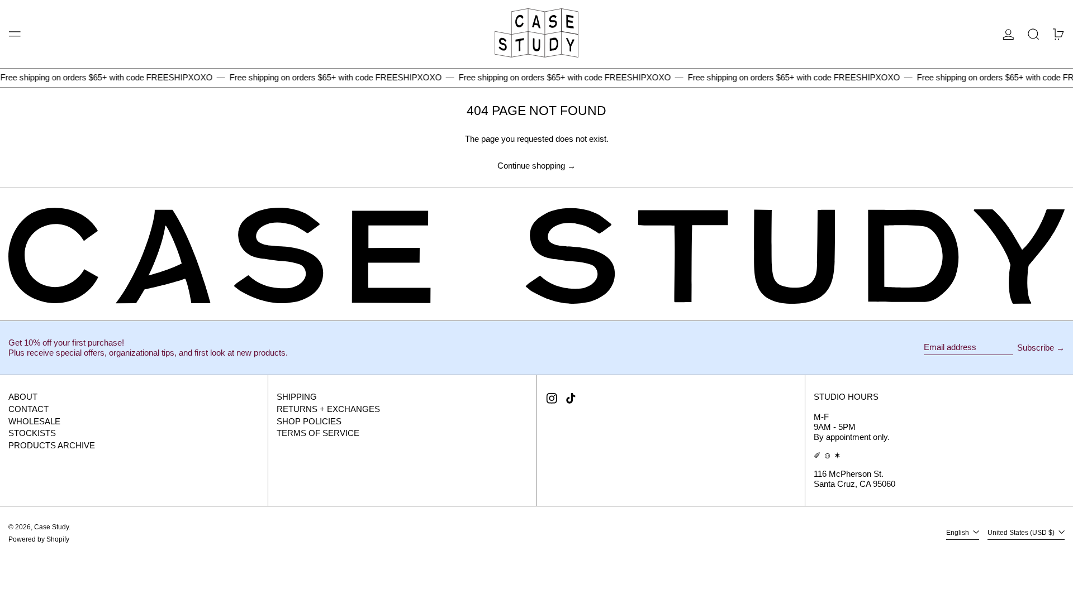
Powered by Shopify (38, 539)
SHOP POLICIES (309, 421)
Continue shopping (531, 165)
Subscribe (1035, 347)
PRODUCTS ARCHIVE (51, 445)
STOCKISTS (32, 433)
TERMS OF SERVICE (318, 433)
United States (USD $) (1021, 533)
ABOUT (22, 396)
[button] (1033, 34)
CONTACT (28, 409)
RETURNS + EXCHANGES (328, 409)
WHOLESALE (34, 421)
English (958, 533)
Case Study (51, 527)
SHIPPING (297, 396)
